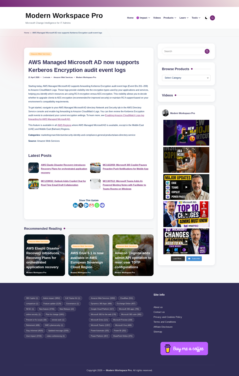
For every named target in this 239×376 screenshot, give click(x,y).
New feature (46, 309)
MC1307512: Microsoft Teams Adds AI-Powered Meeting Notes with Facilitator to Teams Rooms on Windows (124, 185)
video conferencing (56, 336)
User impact (33, 336)
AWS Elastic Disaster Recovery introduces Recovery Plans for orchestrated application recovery (64, 169)
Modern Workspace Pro (64, 15)
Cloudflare (126, 298)
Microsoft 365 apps (129, 309)
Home (26, 33)
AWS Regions (64, 125)
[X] (80, 205)
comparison (32, 304)
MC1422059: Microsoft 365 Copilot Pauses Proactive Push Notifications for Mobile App (125, 167)
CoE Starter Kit (72, 298)
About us (158, 307)
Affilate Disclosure (163, 327)
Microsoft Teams (100, 325)
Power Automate (100, 331)
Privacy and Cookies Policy (168, 317)
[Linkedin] (75, 205)
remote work (58, 320)
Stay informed (34, 331)
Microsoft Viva (123, 325)
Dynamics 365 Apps (101, 304)
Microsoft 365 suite (131, 314)
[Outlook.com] (86, 205)
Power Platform (99, 336)
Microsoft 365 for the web (103, 314)
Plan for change (55, 314)
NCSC (30, 309)
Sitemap (158, 331)
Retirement (33, 325)
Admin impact (51, 298)
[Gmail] (91, 205)
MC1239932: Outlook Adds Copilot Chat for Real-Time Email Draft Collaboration (63, 183)
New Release (67, 309)
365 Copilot (32, 298)
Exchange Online (126, 304)
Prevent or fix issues (36, 320)
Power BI (120, 331)
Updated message (58, 331)
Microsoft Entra (99, 320)
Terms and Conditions (165, 322)
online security (33, 314)
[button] (207, 51)
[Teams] (102, 205)
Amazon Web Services (40, 54)
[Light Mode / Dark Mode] (206, 17)
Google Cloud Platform (102, 309)
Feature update (52, 304)
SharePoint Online (122, 336)
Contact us (159, 312)
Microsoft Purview (122, 320)
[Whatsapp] (96, 205)
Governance (72, 304)
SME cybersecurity (54, 325)
